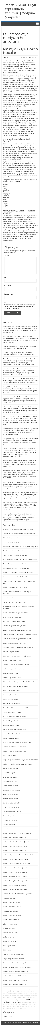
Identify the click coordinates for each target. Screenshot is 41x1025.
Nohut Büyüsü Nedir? (9, 928)
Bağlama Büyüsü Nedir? (10, 933)
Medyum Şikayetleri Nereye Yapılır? (13, 669)
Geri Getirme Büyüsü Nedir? (11, 803)
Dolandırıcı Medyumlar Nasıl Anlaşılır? (14, 963)
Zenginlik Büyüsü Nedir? (10, 820)
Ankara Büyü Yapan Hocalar (11, 695)
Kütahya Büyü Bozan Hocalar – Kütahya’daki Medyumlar (20, 546)
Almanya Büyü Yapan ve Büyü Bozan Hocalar (17, 742)
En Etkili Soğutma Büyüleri (11, 777)
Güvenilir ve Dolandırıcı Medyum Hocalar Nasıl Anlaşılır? (20, 634)
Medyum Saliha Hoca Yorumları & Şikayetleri (16, 842)
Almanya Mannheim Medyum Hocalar (14, 716)
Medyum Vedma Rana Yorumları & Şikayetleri (22, 407)
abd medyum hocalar (25, 1002)
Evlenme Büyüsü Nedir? (10, 924)
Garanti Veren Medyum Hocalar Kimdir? (15, 602)
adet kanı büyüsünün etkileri (11, 990)
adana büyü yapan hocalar (18, 1000)
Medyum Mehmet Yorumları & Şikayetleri (15, 868)
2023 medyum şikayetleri (27, 990)
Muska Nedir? (7, 829)
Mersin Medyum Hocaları (10, 768)
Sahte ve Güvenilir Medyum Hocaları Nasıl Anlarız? (18, 682)
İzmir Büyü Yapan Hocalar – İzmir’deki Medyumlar (18, 647)
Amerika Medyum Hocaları (11, 721)
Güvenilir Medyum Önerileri (11, 538)
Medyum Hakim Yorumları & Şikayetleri (15, 876)
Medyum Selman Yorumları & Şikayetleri (15, 859)
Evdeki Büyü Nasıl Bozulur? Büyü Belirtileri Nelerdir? (19, 533)
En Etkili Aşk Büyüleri (9, 773)
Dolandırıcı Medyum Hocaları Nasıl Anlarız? (16, 665)
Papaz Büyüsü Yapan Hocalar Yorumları (15, 587)
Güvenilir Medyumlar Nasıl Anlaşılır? (14, 954)
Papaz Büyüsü (7, 1016)
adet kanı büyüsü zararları (24, 995)
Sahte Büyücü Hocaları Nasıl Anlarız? (14, 621)
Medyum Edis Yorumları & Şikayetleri (14, 976)
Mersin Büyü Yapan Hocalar (11, 738)
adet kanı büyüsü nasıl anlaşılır (28, 994)
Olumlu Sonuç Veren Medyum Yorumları (15, 551)
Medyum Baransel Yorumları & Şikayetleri (16, 971)
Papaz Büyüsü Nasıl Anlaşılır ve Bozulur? (15, 613)
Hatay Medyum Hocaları (10, 786)
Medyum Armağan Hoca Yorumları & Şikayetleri (22, 429)
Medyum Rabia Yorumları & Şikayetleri (15, 837)
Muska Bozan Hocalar (10, 598)
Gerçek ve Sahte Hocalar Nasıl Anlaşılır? (19, 336)
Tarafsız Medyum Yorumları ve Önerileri (15, 564)
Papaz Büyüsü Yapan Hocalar (30, 1024)
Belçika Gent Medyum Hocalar (12, 712)
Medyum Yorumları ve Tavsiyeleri (13, 660)
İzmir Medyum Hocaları (10, 781)
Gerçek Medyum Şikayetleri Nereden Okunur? (17, 630)
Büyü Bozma (7, 950)
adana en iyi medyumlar (24, 1004)
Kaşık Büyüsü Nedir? (14, 438)
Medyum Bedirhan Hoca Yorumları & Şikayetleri (22, 492)
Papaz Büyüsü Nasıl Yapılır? (15, 397)
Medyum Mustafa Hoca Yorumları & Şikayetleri (21, 346)
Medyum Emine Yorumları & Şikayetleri (20, 514)
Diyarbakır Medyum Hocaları (11, 790)
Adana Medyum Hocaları (10, 799)
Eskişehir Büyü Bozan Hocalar (12, 677)
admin (8, 57)
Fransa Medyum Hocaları (10, 816)
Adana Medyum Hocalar (10, 673)
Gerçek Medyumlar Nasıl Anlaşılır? (13, 958)
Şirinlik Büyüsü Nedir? (9, 824)
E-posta (7, 286)
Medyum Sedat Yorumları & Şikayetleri (15, 846)
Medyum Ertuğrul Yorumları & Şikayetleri (15, 872)
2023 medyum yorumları (19, 1008)
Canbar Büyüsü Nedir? (15, 417)
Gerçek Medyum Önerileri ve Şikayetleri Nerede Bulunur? (20, 760)
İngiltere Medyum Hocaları (11, 725)
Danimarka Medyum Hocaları (18, 387)
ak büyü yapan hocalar (24, 1006)
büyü (10, 61)
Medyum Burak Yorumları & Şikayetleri (15, 980)
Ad (5, 277)
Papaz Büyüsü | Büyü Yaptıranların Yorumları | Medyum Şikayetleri (21, 1022)
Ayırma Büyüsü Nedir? (9, 755)
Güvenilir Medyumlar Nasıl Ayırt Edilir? (19, 379)
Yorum (7, 255)
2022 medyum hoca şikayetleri (25, 992)
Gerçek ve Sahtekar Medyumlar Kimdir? (15, 729)
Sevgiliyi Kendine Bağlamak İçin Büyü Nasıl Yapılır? (18, 529)
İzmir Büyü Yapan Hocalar (19, 326)
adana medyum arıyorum (17, 1000)
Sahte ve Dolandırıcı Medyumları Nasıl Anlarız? (17, 639)
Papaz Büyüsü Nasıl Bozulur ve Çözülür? (15, 708)
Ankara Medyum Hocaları (10, 794)
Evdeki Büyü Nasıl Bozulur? (11, 703)
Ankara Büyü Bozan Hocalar (11, 690)
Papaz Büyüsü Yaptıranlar (11, 920)
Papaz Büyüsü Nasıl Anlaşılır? (17, 470)
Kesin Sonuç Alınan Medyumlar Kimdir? (15, 577)
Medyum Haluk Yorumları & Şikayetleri (15, 984)
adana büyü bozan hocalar (21, 997)
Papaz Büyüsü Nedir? (9, 898)
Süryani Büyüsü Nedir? (16, 448)
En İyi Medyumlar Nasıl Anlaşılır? (13, 617)
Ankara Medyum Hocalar (10, 699)
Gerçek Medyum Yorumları (11, 542)
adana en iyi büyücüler (9, 995)
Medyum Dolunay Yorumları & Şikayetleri (15, 881)
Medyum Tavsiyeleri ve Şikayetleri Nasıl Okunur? (18, 764)
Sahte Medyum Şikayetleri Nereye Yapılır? (15, 686)
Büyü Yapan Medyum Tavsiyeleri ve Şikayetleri (17, 656)
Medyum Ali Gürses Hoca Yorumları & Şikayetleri (18, 572)
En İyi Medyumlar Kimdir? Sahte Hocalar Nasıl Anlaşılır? (20, 559)
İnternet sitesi (9, 294)
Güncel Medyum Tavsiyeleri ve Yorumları (15, 555)
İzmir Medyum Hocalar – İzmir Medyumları (16, 568)
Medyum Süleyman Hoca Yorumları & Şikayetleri (18, 855)
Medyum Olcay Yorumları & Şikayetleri (15, 850)
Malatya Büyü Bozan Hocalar (20, 51)
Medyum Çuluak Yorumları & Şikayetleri (24, 502)
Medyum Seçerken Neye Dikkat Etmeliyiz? (16, 751)
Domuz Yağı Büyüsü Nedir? (11, 807)
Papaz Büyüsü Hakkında (15, 482)
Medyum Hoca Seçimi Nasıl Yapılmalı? (14, 747)
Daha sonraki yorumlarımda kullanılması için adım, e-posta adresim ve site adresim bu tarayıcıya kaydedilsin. (19, 306)
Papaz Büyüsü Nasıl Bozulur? (12, 907)
